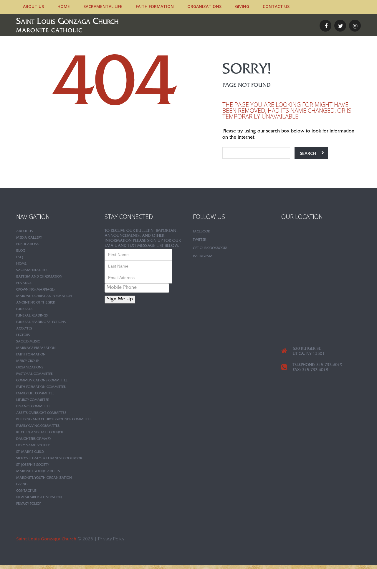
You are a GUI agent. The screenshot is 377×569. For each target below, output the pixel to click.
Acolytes (24, 329)
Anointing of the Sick (35, 303)
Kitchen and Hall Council (40, 432)
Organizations (204, 6)
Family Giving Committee (37, 426)
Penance (24, 283)
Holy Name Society (32, 445)
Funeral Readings (32, 316)
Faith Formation (155, 6)
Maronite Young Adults (38, 471)
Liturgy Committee (32, 400)
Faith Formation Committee (41, 387)
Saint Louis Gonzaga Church (46, 539)
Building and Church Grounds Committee (53, 420)
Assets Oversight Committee (41, 413)
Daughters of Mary (33, 439)
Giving (242, 6)
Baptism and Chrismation (39, 277)
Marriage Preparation (36, 348)
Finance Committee (33, 407)
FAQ (19, 257)
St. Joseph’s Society (32, 465)
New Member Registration (39, 497)
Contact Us (276, 6)
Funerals (24, 309)
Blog (20, 251)
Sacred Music (28, 342)
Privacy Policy (28, 504)
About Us (33, 6)
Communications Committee (41, 381)
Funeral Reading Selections (41, 322)
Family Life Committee (35, 394)
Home (63, 6)
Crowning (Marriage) (35, 290)
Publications (27, 244)
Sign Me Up (120, 299)
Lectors (23, 335)
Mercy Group (27, 361)
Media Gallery (29, 238)
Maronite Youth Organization (44, 478)
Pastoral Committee (34, 374)
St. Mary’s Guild (30, 452)
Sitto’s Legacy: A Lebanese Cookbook (49, 458)
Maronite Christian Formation (44, 296)
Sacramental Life (102, 6)
